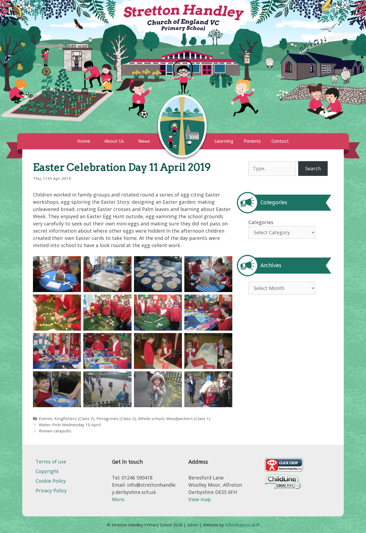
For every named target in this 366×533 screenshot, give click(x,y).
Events (45, 418)
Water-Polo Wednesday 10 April (70, 424)
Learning (223, 141)
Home (83, 141)
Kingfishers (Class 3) (74, 418)
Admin (193, 524)
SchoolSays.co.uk (240, 524)
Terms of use (51, 461)
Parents (252, 141)
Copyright (47, 471)
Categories (260, 222)
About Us (114, 141)
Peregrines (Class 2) (116, 418)
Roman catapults (55, 430)
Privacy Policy (51, 490)
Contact (280, 141)
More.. (119, 499)
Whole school (151, 418)
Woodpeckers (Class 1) (188, 418)
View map (199, 499)
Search (313, 168)
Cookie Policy (51, 481)
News (144, 141)
